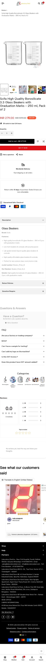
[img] (9, 413)
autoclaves (20, 384)
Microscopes (5, 384)
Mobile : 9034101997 (9, 608)
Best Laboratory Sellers (12, 386)
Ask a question (8, 155)
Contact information (29, 632)
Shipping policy (15, 632)
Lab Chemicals (35, 384)
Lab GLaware (28, 384)
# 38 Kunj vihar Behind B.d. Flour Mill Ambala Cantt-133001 (22, 605)
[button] (37, 141)
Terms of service (34, 628)
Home (4, 10)
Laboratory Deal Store (9, 579)
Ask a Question (12, 323)
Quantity (3, 129)
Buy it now (23, 148)
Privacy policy (22, 628)
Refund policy (11, 628)
